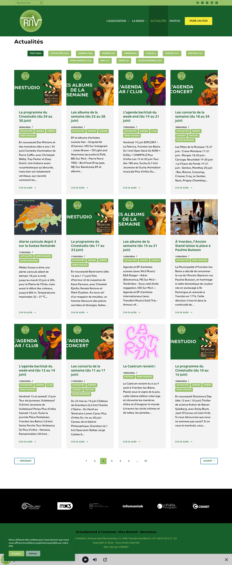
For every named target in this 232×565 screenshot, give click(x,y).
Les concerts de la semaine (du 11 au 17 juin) (88, 370)
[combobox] (26, 2)
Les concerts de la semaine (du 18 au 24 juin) (192, 116)
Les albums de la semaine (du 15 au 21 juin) (140, 246)
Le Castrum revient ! (139, 366)
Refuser (33, 553)
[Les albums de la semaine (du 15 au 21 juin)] (142, 217)
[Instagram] (207, 3)
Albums (103, 131)
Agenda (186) (85, 53)
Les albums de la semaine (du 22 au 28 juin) (88, 116)
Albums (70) (108, 53)
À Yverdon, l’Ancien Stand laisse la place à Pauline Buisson (193, 246)
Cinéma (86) (130, 53)
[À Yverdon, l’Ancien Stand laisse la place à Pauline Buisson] (194, 217)
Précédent (26, 461)
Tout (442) (35, 53)
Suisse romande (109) (150, 60)
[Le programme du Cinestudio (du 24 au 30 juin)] (38, 88)
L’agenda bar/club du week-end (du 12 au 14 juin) (37, 370)
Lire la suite (26, 187)
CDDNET (124, 546)
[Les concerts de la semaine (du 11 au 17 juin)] (90, 341)
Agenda (40, 131)
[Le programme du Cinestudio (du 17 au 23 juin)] (90, 217)
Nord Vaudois (27, 135)
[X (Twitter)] (202, 3)
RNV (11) (105, 60)
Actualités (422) (60, 53)
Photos (175, 21)
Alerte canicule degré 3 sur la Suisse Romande (37, 244)
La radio (138, 21)
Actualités (158, 21)
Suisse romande (185, 140)
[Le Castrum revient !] (142, 341)
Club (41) (151, 53)
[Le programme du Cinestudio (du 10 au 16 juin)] (194, 341)
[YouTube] (216, 3)
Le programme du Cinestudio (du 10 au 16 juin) (191, 370)
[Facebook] (197, 3)
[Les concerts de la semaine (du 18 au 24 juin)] (194, 88)
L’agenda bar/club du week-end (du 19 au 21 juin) (141, 116)
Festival (193, 135)
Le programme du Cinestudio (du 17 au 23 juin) (87, 246)
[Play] (85, 560)
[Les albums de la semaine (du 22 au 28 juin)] (90, 88)
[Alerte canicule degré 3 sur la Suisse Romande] (38, 217)
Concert (181, 135)
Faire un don (199, 20)
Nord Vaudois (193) (80, 60)
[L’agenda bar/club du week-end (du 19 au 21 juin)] (142, 88)
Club (153, 131)
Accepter (16, 553)
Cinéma (51, 131)
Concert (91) (172, 53)
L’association (116, 21)
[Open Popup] (105, 559)
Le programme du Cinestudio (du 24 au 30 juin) (35, 116)
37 (145, 460)
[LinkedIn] (212, 3)
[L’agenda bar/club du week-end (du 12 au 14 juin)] (38, 341)
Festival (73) (195, 53)
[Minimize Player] (226, 559)
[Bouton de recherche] (41, 3)
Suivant (207, 461)
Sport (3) (124, 60)
